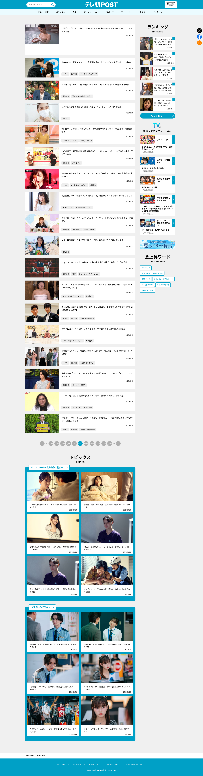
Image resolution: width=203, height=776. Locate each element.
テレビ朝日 (61, 764)
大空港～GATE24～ (40, 607)
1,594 (118, 443)
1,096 (98, 443)
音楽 (74, 12)
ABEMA (93, 185)
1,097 (104, 443)
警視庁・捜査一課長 (87, 429)
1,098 (109, 443)
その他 (142, 12)
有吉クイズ (145, 279)
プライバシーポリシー (133, 764)
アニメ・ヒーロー (91, 12)
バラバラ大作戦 (163, 284)
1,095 (92, 443)
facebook (199, 36)
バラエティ (60, 12)
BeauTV (65, 118)
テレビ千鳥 (88, 407)
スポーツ (110, 12)
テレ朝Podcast (147, 284)
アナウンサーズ (86, 140)
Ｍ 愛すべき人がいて (88, 74)
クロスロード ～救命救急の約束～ (47, 467)
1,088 (51, 443)
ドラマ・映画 (43, 12)
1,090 (63, 443)
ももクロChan (89, 229)
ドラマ (65, 74)
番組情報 (74, 74)
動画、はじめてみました (163, 279)
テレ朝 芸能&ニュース (84, 207)
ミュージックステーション (89, 274)
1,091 (68, 443)
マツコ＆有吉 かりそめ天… (73, 296)
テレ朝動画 (77, 764)
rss (199, 42)
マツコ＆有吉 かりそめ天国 (152, 273)
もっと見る (156, 115)
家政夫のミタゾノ (87, 363)
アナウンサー (126, 12)
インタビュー (158, 12)
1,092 (74, 443)
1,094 (86, 443)
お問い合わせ (94, 764)
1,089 (57, 443)
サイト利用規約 (112, 764)
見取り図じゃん (147, 290)
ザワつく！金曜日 (79, 385)
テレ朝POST (101, 4)
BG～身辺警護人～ (87, 318)
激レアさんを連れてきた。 (82, 96)
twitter (199, 30)
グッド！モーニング (70, 140)
